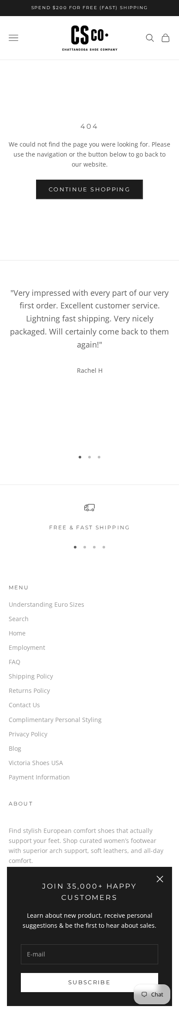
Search (19, 619)
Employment (27, 647)
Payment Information (39, 777)
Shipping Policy (31, 676)
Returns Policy (29, 690)
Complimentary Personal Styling (55, 719)
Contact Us (24, 705)
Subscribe (89, 982)
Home (17, 633)
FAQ (14, 662)
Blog (15, 748)
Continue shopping (89, 189)
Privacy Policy (28, 734)
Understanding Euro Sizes (46, 604)
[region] (89, 517)
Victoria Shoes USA (36, 763)
